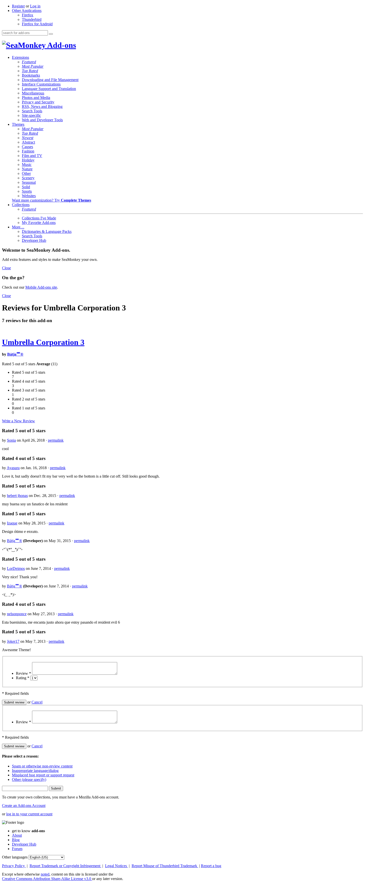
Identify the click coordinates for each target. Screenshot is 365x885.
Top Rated (30, 71)
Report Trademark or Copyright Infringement (65, 866)
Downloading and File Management (50, 80)
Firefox (27, 15)
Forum (17, 849)
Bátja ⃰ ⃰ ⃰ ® (15, 354)
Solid (26, 187)
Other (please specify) (29, 779)
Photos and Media (36, 97)
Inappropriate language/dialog (35, 770)
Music (27, 164)
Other (26, 173)
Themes (18, 124)
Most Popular (32, 66)
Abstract (28, 142)
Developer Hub (34, 240)
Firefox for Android (37, 24)
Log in (35, 6)
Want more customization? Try (51, 200)
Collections (21, 205)
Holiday (28, 160)
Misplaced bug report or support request (43, 775)
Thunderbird (31, 19)
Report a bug (211, 866)
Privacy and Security (38, 102)
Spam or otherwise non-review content (42, 766)
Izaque (12, 523)
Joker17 (13, 641)
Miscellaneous (33, 93)
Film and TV (32, 155)
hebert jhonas (17, 495)
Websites (29, 196)
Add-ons (61, 45)
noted (45, 874)
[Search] (51, 34)
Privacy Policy (14, 866)
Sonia (11, 440)
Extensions (20, 57)
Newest (27, 138)
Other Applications (26, 10)
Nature (27, 169)
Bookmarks (31, 75)
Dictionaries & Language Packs (47, 231)
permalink (56, 440)
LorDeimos (16, 568)
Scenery (28, 178)
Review (23, 673)
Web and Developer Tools (42, 120)
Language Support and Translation (49, 89)
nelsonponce (17, 614)
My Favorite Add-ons (39, 222)
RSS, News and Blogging (42, 106)
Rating (22, 678)
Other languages (15, 857)
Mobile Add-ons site (41, 287)
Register (18, 6)
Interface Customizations (41, 84)
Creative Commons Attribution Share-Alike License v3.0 (47, 879)
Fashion (28, 151)
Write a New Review (18, 421)
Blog (16, 840)
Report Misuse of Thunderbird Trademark (165, 866)
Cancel (37, 702)
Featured (29, 62)
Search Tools (32, 111)
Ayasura (13, 468)
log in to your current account (29, 814)
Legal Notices (116, 866)
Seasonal (29, 182)
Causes (27, 147)
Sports (27, 191)
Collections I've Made (39, 218)
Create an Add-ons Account (23, 805)
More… (18, 227)
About (17, 835)
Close (6, 268)
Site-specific (31, 115)
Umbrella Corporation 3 (43, 342)
